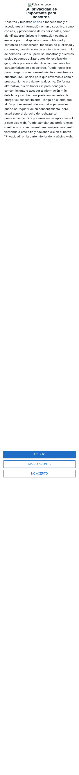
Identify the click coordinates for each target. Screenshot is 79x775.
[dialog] (39, 387)
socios (37, 21)
